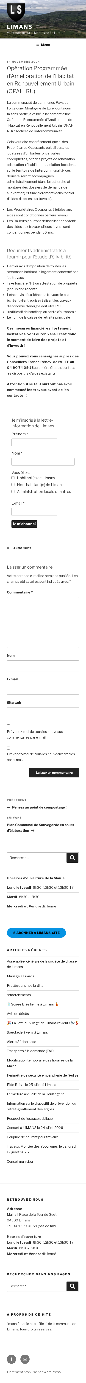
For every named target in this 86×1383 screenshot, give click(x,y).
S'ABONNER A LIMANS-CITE (36, 933)
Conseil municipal (20, 1162)
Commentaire (20, 592)
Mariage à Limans (20, 976)
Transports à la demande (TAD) (31, 1051)
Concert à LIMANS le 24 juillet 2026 (35, 1128)
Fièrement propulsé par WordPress (34, 1372)
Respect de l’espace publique (30, 1119)
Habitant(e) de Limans (35, 478)
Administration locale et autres (43, 491)
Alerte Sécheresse (21, 1042)
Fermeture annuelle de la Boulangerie (36, 1094)
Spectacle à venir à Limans (27, 1032)
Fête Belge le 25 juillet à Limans (31, 1085)
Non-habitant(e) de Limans (40, 485)
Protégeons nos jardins (25, 986)
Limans (20, 27)
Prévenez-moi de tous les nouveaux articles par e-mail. (41, 757)
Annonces (22, 548)
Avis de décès (18, 1014)
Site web (14, 703)
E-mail (18, 503)
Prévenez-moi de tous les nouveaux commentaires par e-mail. (35, 734)
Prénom (19, 434)
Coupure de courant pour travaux (32, 1137)
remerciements (19, 995)
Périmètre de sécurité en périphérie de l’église (42, 1075)
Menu (45, 45)
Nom (16, 453)
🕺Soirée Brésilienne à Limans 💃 (33, 1004)
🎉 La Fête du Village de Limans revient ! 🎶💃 (43, 1023)
